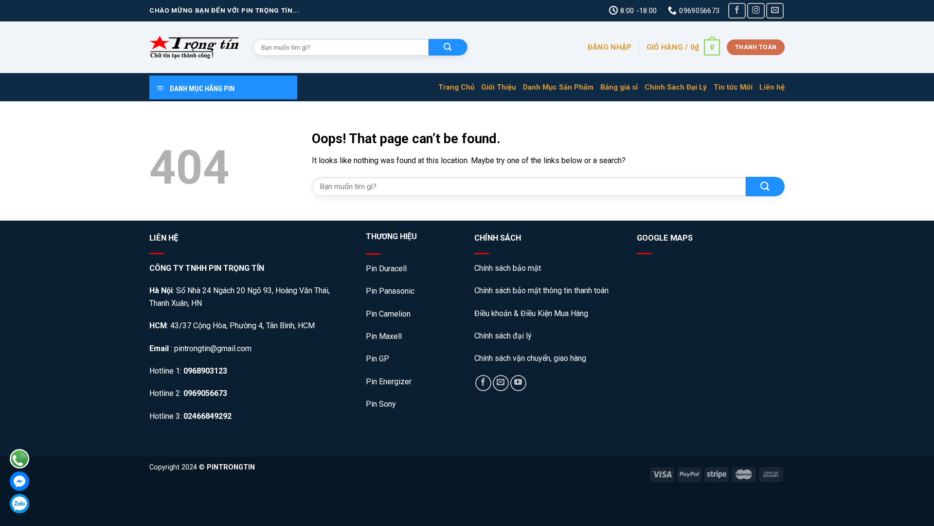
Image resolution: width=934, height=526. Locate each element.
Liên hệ (772, 87)
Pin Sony (381, 404)
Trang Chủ (456, 87)
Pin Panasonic (390, 291)
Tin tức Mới (733, 87)
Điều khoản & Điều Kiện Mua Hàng (531, 313)
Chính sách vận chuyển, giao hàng (530, 358)
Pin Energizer (389, 381)
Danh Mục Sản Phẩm (558, 87)
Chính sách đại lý (503, 335)
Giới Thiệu (498, 87)
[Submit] (765, 186)
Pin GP (377, 358)
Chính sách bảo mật (508, 268)
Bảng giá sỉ (619, 87)
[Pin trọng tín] (194, 47)
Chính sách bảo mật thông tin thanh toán (541, 290)
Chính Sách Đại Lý (676, 87)
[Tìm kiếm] (448, 47)
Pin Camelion (388, 314)
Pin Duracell (386, 268)
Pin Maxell (384, 336)
